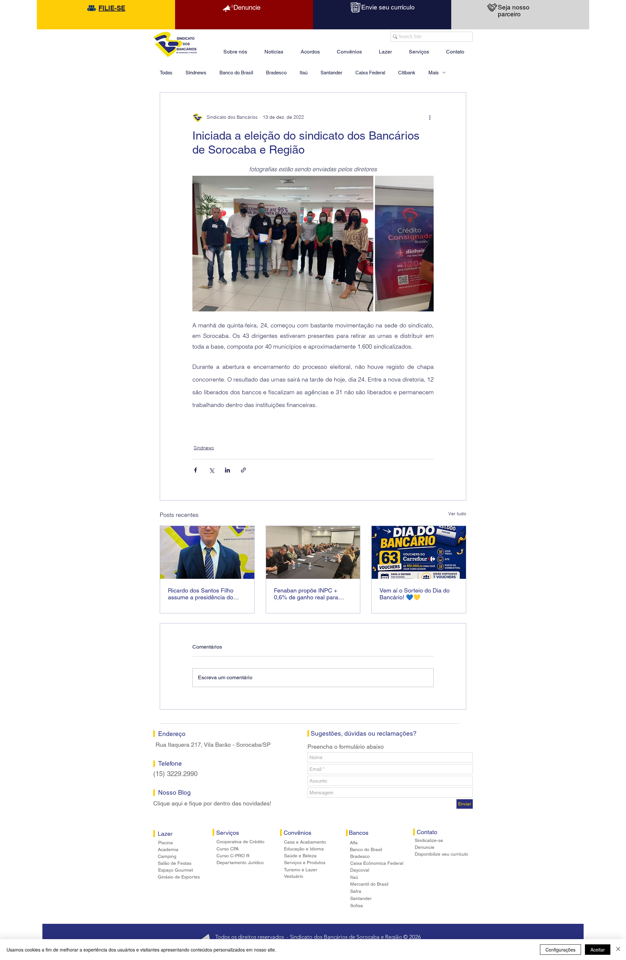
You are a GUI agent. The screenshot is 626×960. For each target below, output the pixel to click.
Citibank (406, 72)
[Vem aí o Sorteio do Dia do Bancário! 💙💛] (419, 552)
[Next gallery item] (426, 243)
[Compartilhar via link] (243, 470)
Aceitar (597, 949)
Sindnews (196, 72)
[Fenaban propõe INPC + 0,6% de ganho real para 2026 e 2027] (313, 552)
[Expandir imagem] (282, 243)
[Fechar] (618, 949)
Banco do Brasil (236, 72)
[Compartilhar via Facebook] (195, 470)
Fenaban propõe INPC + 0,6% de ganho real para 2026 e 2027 (306, 594)
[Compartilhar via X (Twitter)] (211, 470)
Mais (433, 72)
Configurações (560, 949)
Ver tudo (457, 514)
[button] (385, 49)
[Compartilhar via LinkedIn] (227, 470)
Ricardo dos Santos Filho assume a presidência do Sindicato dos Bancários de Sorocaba (203, 594)
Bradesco (276, 72)
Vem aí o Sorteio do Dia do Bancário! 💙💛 (415, 594)
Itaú (303, 72)
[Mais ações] (430, 117)
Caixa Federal (370, 72)
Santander (331, 72)
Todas (166, 72)
